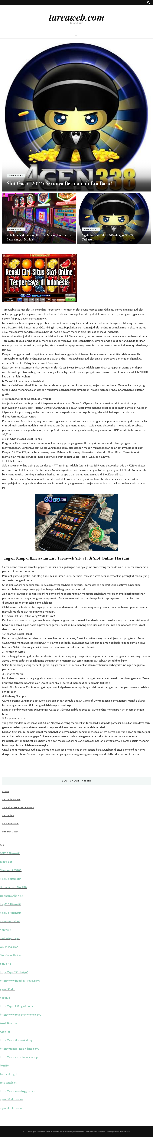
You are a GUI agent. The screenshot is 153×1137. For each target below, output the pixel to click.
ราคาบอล (5, 929)
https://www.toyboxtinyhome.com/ (20, 1014)
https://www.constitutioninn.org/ (19, 1057)
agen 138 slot (7, 989)
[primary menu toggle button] (76, 35)
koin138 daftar (8, 1023)
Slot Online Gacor (11, 799)
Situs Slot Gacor (10, 823)
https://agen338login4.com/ (16, 1006)
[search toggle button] (148, 2)
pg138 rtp (5, 963)
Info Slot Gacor (10, 831)
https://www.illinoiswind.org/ (16, 1040)
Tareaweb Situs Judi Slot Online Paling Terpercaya (31, 309)
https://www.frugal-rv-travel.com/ (20, 980)
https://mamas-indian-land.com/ (19, 1048)
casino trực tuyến (10, 938)
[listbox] (76, 143)
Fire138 (5, 791)
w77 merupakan (9, 946)
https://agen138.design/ (14, 972)
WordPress (125, 1131)
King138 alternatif (10, 879)
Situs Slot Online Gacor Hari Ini (18, 807)
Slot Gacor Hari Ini (10, 955)
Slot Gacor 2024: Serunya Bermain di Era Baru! (59, 183)
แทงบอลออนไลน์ (10, 921)
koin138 (4, 1065)
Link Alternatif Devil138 (13, 887)
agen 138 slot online (11, 1099)
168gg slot (6, 862)
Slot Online (16, 176)
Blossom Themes (96, 1131)
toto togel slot (8, 1082)
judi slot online (17, 585)
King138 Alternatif (10, 904)
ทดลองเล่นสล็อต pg (11, 896)
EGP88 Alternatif (10, 853)
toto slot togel (8, 1074)
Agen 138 (5, 1031)
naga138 (5, 997)
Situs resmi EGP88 (11, 870)
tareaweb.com (76, 17)
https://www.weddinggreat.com (18, 1091)
